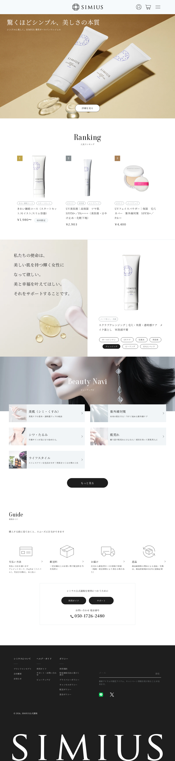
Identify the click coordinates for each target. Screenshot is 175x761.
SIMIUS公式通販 (30, 713)
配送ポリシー (65, 689)
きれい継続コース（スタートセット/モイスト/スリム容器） (37, 211)
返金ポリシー (65, 694)
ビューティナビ (43, 679)
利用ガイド (73, 600)
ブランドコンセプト (22, 669)
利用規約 (63, 669)
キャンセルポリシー (68, 684)
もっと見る (87, 483)
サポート (101, 600)
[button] (157, 7)
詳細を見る (87, 108)
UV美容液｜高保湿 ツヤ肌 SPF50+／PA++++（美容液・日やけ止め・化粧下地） (86, 213)
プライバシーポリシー (69, 679)
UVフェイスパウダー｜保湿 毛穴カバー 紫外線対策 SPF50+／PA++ (135, 213)
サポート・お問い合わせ (46, 673)
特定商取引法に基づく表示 (69, 673)
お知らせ (18, 678)
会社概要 (18, 673)
